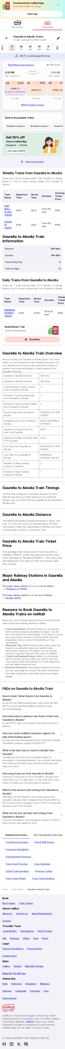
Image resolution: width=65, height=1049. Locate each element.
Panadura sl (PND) (16, 589)
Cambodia (20, 991)
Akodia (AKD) (13, 598)
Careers (6, 921)
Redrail (17, 966)
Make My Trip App (34, 966)
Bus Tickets (8, 903)
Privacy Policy (34, 948)
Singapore (30, 983)
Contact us (22, 913)
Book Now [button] (34, 339)
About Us (7, 913)
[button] (59, 5)
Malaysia (45, 983)
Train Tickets (26, 903)
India (5, 983)
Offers (26, 938)
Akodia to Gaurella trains (15, 331)
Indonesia (16, 983)
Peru (46, 991)
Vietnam (7, 991)
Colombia (35, 991)
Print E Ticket (45, 931)
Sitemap (14, 938)
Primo (45, 938)
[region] (32, 85)
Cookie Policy (9, 956)
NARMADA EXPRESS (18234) (9, 313)
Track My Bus (9, 931)
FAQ (4, 938)
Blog (36, 938)
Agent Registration (42, 913)
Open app (32, 14)
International (9, 998)
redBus (6, 966)
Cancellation (27, 931)
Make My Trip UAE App (14, 973)
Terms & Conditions (13, 948)
